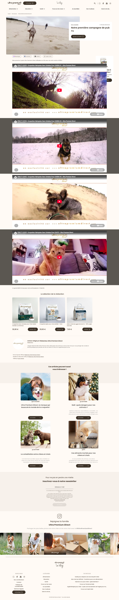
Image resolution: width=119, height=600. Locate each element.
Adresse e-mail (59, 487)
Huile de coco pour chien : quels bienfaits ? (87, 582)
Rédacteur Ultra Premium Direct (32, 354)
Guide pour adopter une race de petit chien (87, 577)
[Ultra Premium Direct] (14, 3)
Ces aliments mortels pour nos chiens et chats (83, 454)
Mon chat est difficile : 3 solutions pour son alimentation (87, 579)
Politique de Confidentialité (59, 499)
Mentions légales (19, 589)
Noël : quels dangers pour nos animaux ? (83, 406)
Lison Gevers (21, 358)
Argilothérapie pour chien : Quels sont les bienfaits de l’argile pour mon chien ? (87, 587)
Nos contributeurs (19, 580)
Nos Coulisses (90, 9)
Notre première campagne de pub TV (25, 13)
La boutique (28, 3)
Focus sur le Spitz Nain (87, 589)
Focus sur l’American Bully (87, 584)
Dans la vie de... (105, 9)
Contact (19, 582)
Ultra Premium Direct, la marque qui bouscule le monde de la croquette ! (35, 406)
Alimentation (12, 9)
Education (28, 9)
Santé (41, 9)
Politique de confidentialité (19, 585)
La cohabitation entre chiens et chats (35, 454)
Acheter (32, 329)
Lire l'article (32, 417)
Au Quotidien (75, 9)
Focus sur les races (57, 9)
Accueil (9, 13)
